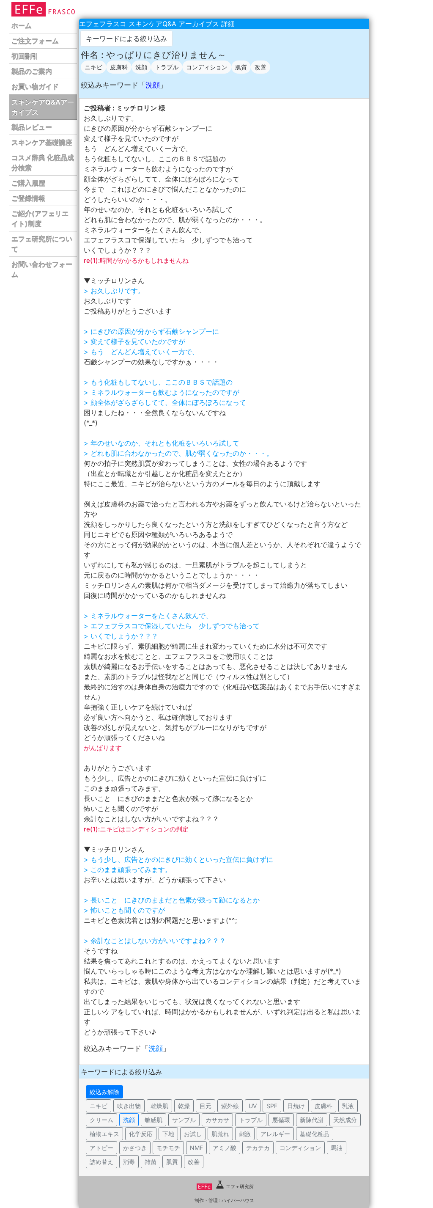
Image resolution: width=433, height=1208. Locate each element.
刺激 (245, 1133)
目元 (205, 1105)
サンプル (184, 1119)
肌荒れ (220, 1133)
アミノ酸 (224, 1147)
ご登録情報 (28, 198)
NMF (196, 1147)
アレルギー (275, 1133)
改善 (260, 67)
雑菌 (150, 1161)
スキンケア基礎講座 (41, 142)
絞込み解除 (104, 1091)
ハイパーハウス (238, 1200)
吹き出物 (129, 1105)
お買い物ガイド (35, 87)
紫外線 (230, 1105)
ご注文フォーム (35, 41)
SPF (271, 1105)
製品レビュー (31, 127)
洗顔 (141, 67)
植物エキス (104, 1133)
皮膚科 (119, 67)
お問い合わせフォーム (41, 269)
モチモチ (168, 1147)
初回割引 (24, 56)
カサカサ (217, 1119)
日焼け (296, 1105)
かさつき (135, 1147)
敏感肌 (153, 1119)
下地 (168, 1133)
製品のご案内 (31, 71)
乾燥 (184, 1105)
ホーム (21, 26)
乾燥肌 (159, 1105)
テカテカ (258, 1147)
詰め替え (101, 1161)
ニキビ (93, 67)
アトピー (101, 1147)
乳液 (348, 1105)
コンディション (206, 67)
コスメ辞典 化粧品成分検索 (42, 163)
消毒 (129, 1161)
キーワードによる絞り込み (126, 38)
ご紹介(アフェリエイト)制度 (40, 218)
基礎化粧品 (314, 1133)
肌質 (241, 67)
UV (253, 1105)
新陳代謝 (311, 1119)
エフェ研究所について (41, 244)
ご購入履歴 (28, 183)
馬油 (337, 1147)
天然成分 (345, 1119)
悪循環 (281, 1119)
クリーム (101, 1119)
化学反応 (141, 1133)
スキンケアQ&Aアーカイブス (42, 107)
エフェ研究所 (240, 1186)
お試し (193, 1133)
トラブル (166, 67)
